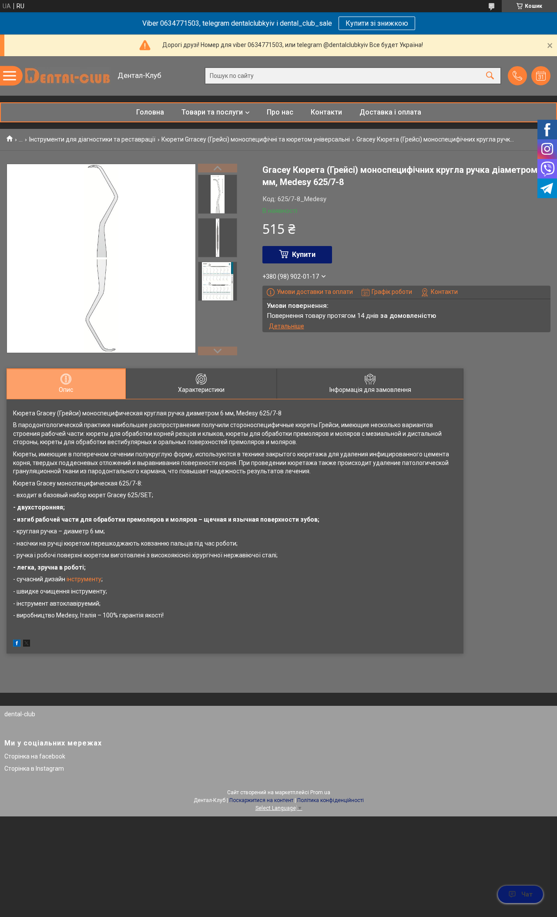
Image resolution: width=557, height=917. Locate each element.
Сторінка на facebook (34, 756)
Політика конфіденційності (330, 800)
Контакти (326, 112)
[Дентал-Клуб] (67, 75)
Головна (150, 112)
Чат (527, 894)
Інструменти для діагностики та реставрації (92, 139)
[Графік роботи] (540, 75)
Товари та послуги (212, 112)
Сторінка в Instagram (34, 768)
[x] (26, 644)
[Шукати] (490, 76)
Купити (303, 254)
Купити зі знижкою (377, 23)
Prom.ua (320, 792)
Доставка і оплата (390, 112)
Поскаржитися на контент (261, 800)
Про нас (280, 112)
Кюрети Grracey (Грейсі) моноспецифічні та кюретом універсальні (255, 139)
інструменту (84, 579)
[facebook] (16, 644)
